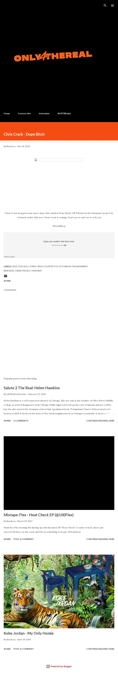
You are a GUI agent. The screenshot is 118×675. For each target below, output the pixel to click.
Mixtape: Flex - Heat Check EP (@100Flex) (38, 515)
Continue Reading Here (100, 420)
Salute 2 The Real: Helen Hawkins (32, 388)
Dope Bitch (51, 266)
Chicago (23, 266)
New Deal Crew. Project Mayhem (22, 270)
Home (7, 113)
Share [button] (7, 280)
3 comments (21, 420)
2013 (14, 266)
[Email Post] (5, 277)
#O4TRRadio (64, 113)
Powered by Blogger (61, 666)
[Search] (105, 5)
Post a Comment (24, 539)
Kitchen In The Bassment (73, 266)
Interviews (44, 113)
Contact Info (24, 113)
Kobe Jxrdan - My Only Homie (29, 633)
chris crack (37, 266)
